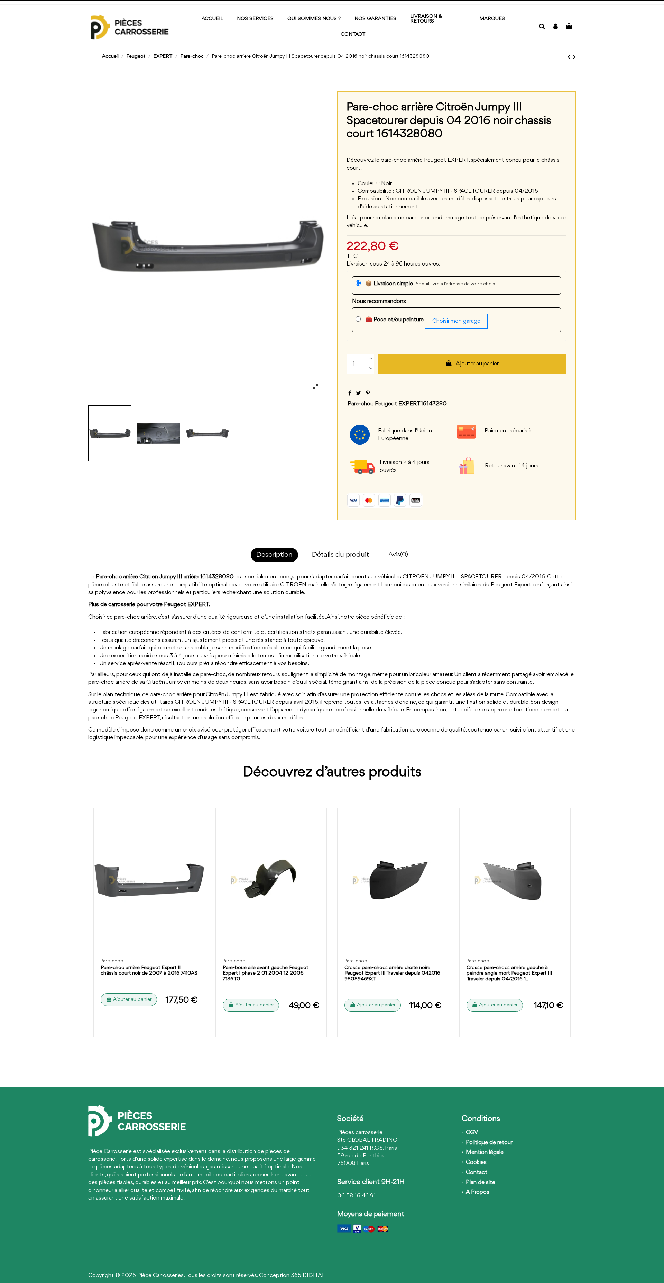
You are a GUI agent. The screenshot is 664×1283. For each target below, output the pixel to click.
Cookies (476, 1162)
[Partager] (349, 393)
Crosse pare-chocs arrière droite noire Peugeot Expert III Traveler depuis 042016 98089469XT (392, 973)
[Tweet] (358, 393)
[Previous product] (570, 57)
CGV (472, 1133)
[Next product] (574, 57)
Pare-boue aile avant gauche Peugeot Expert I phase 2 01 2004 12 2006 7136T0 (265, 973)
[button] (492, 19)
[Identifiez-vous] (556, 27)
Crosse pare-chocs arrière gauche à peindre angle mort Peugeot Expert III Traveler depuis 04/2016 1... (509, 973)
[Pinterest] (368, 393)
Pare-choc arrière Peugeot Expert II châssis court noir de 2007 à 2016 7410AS (149, 970)
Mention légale (485, 1152)
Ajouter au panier (477, 364)
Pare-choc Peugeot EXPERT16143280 (397, 404)
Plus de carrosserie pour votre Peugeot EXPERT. (149, 605)
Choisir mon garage (456, 321)
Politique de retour (489, 1143)
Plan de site (480, 1182)
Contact (476, 1172)
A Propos (477, 1192)
